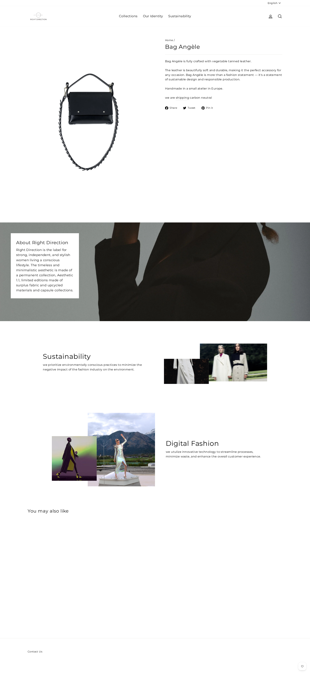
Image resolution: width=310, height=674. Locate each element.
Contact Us (35, 651)
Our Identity (153, 16)
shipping (182, 97)
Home (169, 40)
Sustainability (179, 16)
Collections (128, 16)
